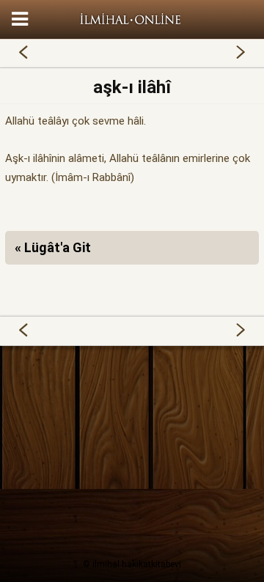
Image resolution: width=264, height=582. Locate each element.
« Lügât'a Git (53, 247)
